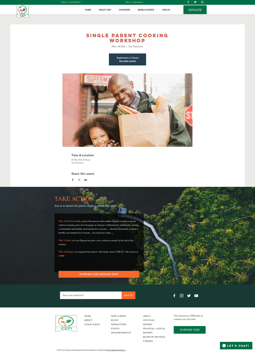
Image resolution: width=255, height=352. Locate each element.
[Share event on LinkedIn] (85, 180)
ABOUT (147, 315)
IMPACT (88, 320)
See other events (127, 61)
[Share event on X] (79, 180)
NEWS (114, 315)
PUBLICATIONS (92, 324)
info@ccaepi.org (137, 2)
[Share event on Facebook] (72, 180)
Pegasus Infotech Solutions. (116, 350)
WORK (87, 315)
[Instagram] (202, 2)
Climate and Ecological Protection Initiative (80, 350)
